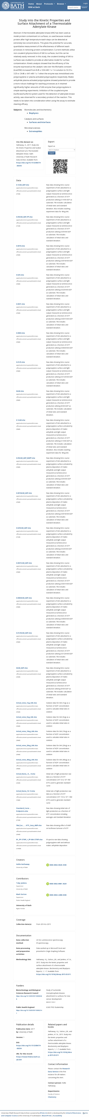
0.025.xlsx (20, 275)
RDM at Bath (34, 7)
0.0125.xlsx (20, 362)
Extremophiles (35, 131)
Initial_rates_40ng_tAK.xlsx (27, 760)
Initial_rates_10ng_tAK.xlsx (27, 731)
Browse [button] (60, 4)
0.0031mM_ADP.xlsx (24, 563)
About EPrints (46, 1116)
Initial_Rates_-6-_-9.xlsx (25, 774)
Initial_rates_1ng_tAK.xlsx (26, 703)
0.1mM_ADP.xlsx (22, 185)
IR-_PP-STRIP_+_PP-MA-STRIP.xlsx (29, 839)
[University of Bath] (13, 5)
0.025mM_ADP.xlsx (23, 528)
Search (84, 7)
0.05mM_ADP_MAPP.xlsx (25, 458)
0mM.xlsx (20, 391)
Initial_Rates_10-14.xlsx (25, 791)
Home (31, 4)
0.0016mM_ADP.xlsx (24, 493)
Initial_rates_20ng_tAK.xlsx (27, 745)
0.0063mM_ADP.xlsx (24, 598)
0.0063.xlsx (20, 333)
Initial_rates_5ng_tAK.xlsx (26, 717)
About (39, 4)
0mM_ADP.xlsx (22, 668)
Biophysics (33, 113)
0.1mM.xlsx (20, 420)
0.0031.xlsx (20, 304)
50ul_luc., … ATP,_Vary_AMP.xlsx (29, 825)
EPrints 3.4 (43, 1113)
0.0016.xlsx (20, 246)
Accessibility (57, 1116)
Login (85, 3)
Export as (51, 146)
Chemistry (52, 1097)
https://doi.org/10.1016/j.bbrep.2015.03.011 (53, 974)
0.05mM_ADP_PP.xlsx (24, 217)
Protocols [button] (48, 4)
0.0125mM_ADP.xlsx (24, 633)
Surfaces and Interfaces (40, 122)
